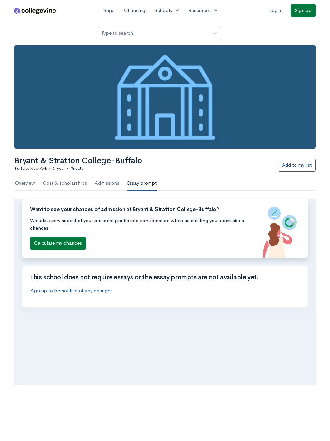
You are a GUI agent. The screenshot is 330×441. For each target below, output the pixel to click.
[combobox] (101, 33)
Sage (108, 10)
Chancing (134, 10)
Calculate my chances (58, 243)
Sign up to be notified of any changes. (72, 290)
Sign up (303, 10)
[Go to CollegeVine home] (35, 10)
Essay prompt (142, 183)
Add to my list (297, 165)
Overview (25, 183)
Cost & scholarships (65, 183)
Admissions (107, 183)
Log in (276, 10)
